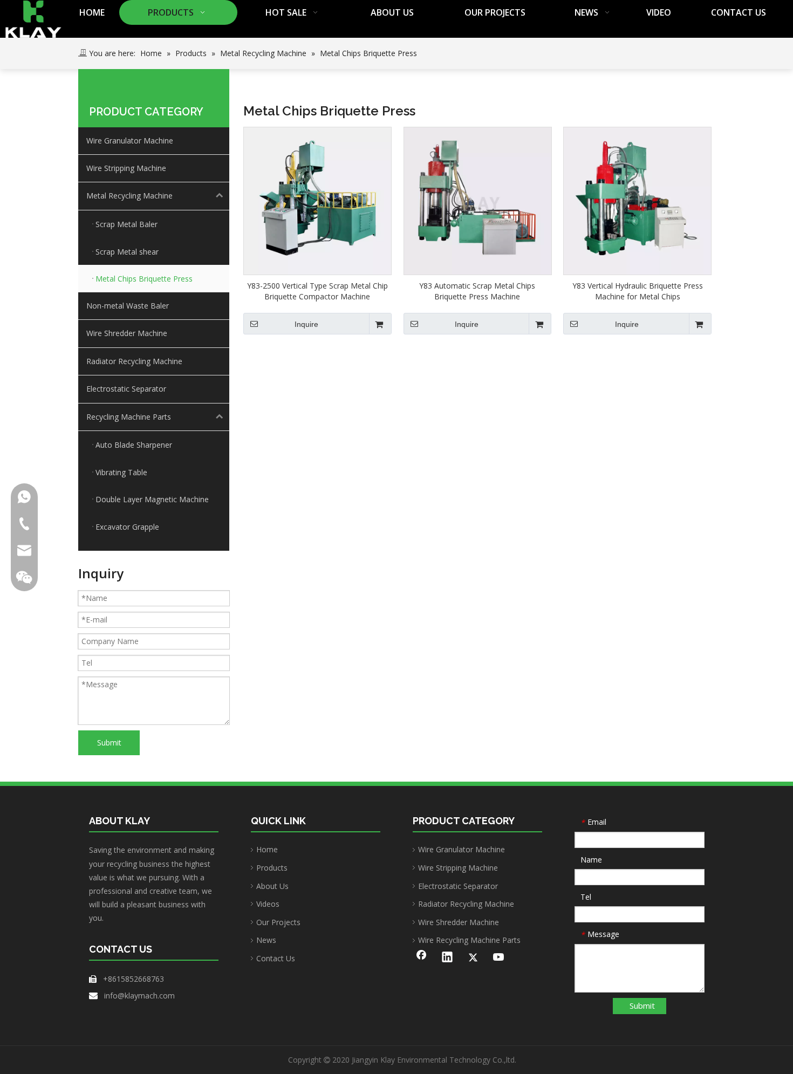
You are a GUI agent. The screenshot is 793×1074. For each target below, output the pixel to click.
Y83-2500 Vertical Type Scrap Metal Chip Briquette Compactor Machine (317, 291)
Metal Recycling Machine (129, 195)
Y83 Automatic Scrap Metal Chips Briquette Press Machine (477, 291)
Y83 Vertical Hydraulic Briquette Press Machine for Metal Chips (637, 291)
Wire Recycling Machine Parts (469, 940)
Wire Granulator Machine (129, 140)
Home (267, 849)
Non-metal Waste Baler (127, 305)
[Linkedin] (447, 958)
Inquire (306, 324)
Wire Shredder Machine (126, 333)
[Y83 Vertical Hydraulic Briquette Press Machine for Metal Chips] (637, 200)
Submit (109, 742)
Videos (267, 904)
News (266, 940)
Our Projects (278, 922)
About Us (272, 886)
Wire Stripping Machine (126, 168)
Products (272, 868)
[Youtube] (499, 958)
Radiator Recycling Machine (134, 361)
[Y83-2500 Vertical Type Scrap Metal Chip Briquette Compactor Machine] (317, 200)
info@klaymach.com (139, 995)
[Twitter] (473, 958)
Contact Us (275, 958)
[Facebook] (421, 958)
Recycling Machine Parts (128, 417)
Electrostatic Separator (126, 389)
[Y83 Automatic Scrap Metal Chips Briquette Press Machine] (477, 200)
